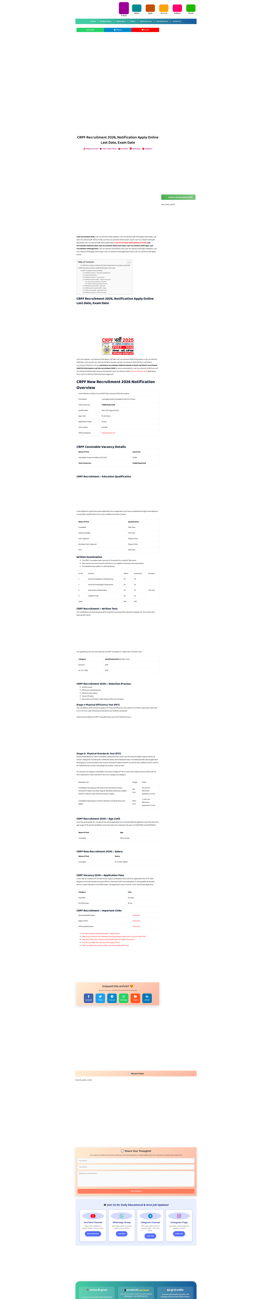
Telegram (119, 26)
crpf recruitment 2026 (138, 367)
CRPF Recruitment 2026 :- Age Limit (95, 282)
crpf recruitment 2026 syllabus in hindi (130, 238)
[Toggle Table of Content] (127, 258)
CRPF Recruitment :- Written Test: (94, 274)
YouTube (146, 26)
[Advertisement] (117, 55)
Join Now (121, 1229)
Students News (106, 17)
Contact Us (177, 17)
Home (93, 17)
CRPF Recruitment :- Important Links (95, 289)
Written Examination (91, 271)
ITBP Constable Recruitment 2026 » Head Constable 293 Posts (105, 941)
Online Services (146, 17)
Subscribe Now (93, 1229)
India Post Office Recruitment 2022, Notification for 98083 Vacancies (108, 935)
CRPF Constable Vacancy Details (92, 266)
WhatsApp (91, 26)
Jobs (104, 144)
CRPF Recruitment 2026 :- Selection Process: (98, 276)
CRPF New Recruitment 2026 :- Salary (95, 284)
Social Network (162, 17)
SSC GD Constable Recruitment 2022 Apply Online (101, 938)
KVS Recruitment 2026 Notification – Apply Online (101, 929)
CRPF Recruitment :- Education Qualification (97, 269)
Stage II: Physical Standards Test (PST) (97, 280)
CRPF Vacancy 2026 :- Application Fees (96, 286)
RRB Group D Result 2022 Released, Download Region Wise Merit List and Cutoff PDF (114, 932)
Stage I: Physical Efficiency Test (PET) (97, 278)
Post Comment (136, 1187)
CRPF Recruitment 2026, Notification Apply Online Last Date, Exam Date (106, 261)
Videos (132, 17)
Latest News (121, 17)
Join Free (150, 1232)
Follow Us (179, 1229)
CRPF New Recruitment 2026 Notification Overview (97, 264)
